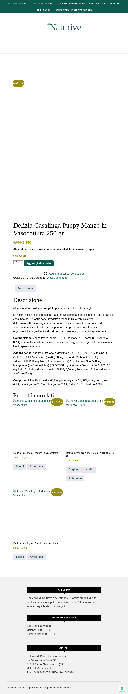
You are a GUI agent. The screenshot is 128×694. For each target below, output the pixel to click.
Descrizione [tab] (25, 288)
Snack (47, 10)
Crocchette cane (17, 3)
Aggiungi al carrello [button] (81, 469)
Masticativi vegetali (108, 3)
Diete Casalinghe (82, 10)
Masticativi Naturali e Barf (77, 3)
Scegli (20, 466)
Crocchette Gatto (44, 3)
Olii (39, 10)
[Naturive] (64, 27)
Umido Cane (62, 10)
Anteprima (36, 466)
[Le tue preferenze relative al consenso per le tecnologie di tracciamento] (122, 688)
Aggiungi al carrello (38, 263)
